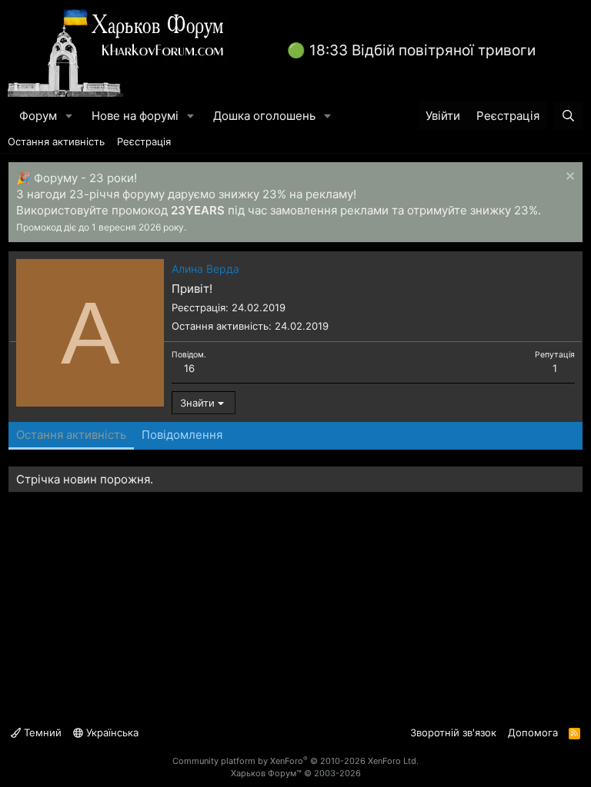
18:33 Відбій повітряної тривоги (422, 50)
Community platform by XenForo (295, 760)
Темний (41, 732)
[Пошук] (568, 115)
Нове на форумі (135, 115)
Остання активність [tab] (71, 434)
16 (189, 368)
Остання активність (56, 141)
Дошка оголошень (264, 115)
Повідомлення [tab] (182, 434)
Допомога (533, 732)
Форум (38, 115)
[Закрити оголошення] (568, 178)
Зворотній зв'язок (453, 732)
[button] (69, 115)
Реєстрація (144, 141)
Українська (111, 732)
